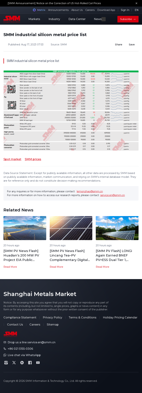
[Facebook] (30, 362)
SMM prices (33, 159)
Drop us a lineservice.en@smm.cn (31, 342)
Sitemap (53, 324)
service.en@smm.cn (112, 195)
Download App (106, 10)
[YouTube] (38, 362)
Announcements (58, 10)
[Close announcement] (136, 3)
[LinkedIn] (22, 362)
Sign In (125, 10)
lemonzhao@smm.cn (90, 191)
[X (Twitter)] (14, 362)
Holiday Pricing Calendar (120, 317)
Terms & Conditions (82, 317)
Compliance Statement (19, 317)
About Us (77, 10)
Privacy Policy (52, 317)
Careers (90, 10)
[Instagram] (6, 362)
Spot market (12, 159)
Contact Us (15, 324)
